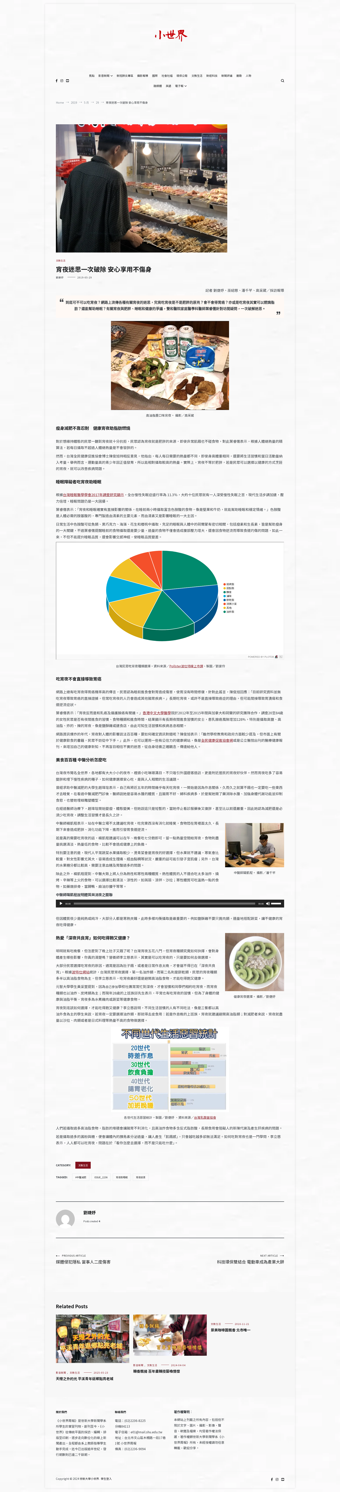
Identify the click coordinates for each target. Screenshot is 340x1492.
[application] (170, 903)
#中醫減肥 (80, 1177)
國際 (155, 76)
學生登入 (106, 1479)
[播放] (61, 904)
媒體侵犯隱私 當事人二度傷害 (83, 1259)
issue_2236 (101, 1177)
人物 (248, 76)
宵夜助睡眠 (122, 1177)
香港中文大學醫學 (157, 712)
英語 (168, 86)
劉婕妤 (60, 277)
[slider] (276, 903)
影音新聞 (103, 76)
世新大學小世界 (89, 1479)
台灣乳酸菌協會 (205, 1117)
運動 (239, 76)
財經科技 (211, 76)
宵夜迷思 (140, 1177)
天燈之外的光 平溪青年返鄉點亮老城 (84, 1378)
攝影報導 (142, 76)
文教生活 (196, 76)
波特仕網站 (81, 971)
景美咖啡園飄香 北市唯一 (230, 1329)
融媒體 (157, 86)
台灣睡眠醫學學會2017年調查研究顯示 (93, 494)
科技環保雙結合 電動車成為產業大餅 (250, 1259)
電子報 (179, 86)
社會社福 (167, 76)
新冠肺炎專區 (125, 76)
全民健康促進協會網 (217, 740)
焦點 (91, 76)
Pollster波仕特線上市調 (186, 666)
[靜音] (268, 904)
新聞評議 (226, 76)
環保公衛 (182, 76)
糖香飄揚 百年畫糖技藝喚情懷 (156, 1371)
